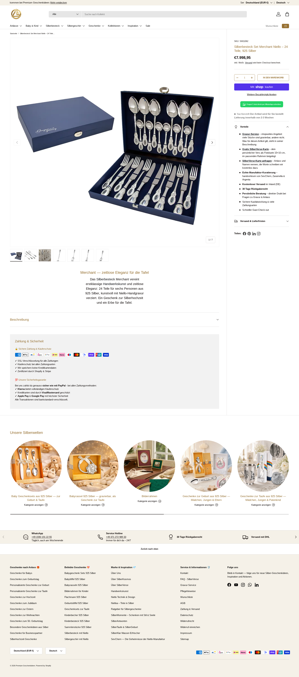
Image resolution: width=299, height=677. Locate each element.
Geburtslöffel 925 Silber (76, 603)
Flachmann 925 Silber (75, 597)
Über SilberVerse (119, 585)
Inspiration (133, 25)
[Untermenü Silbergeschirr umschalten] (83, 26)
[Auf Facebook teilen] (244, 233)
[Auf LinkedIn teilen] (254, 233)
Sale (148, 25)
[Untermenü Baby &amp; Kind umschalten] (41, 26)
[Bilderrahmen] (149, 466)
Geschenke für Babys (21, 573)
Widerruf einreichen (190, 627)
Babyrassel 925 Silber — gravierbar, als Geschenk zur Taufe (92, 498)
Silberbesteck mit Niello (76, 633)
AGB (182, 603)
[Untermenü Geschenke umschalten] (103, 26)
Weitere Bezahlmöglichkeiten (261, 94)
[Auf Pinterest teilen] (249, 233)
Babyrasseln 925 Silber (76, 585)
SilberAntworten (119, 621)
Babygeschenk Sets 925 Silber (80, 573)
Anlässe (14, 25)
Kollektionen (114, 25)
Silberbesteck (53, 25)
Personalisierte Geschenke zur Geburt (29, 585)
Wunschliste (272, 26)
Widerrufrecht (187, 621)
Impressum (186, 633)
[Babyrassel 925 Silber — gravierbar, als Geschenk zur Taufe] (93, 466)
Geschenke (94, 25)
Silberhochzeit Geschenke (23, 639)
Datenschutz (186, 615)
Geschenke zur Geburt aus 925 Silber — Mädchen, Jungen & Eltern (206, 498)
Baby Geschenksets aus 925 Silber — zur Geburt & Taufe (35, 498)
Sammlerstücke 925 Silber (77, 627)
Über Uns (116, 573)
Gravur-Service (188, 585)
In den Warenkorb (273, 77)
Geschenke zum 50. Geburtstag (26, 621)
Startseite (13, 33)
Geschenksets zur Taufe (76, 609)
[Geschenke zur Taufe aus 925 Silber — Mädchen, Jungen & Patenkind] (263, 466)
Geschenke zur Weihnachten (25, 615)
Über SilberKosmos (121, 579)
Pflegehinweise (188, 591)
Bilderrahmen (149, 496)
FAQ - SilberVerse (189, 579)
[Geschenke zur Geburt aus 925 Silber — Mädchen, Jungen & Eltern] (206, 466)
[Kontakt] (285, 26)
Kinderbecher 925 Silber (76, 615)
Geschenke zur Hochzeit (22, 597)
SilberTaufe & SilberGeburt (124, 627)
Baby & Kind (32, 25)
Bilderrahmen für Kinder (76, 591)
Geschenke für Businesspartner (26, 633)
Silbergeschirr (74, 25)
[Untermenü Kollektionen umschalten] (123, 26)
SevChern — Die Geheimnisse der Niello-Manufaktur (138, 639)
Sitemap (184, 639)
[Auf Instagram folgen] (258, 233)
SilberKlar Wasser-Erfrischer (125, 633)
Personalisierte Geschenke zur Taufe (28, 591)
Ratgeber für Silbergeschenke (126, 609)
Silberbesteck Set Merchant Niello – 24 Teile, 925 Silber (37, 33)
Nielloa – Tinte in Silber (122, 603)
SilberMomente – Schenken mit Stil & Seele (133, 615)
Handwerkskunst (114, 284)
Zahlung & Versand (190, 609)
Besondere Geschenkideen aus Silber (29, 627)
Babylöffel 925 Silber (74, 579)
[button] (287, 14)
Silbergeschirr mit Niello (76, 639)
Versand (248, 63)
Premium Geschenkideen (25, 666)
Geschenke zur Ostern (21, 609)
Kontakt (184, 573)
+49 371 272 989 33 (116, 537)
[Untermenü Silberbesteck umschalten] (62, 26)
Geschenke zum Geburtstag (24, 579)
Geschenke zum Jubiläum (23, 603)
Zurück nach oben (149, 549)
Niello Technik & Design (123, 597)
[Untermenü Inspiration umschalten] (140, 26)
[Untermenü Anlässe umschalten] (21, 26)
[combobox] (148, 14)
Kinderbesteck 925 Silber (77, 621)
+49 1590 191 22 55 (42, 537)
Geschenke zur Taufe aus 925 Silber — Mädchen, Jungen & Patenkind (263, 498)
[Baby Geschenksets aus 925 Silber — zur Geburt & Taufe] (36, 466)
